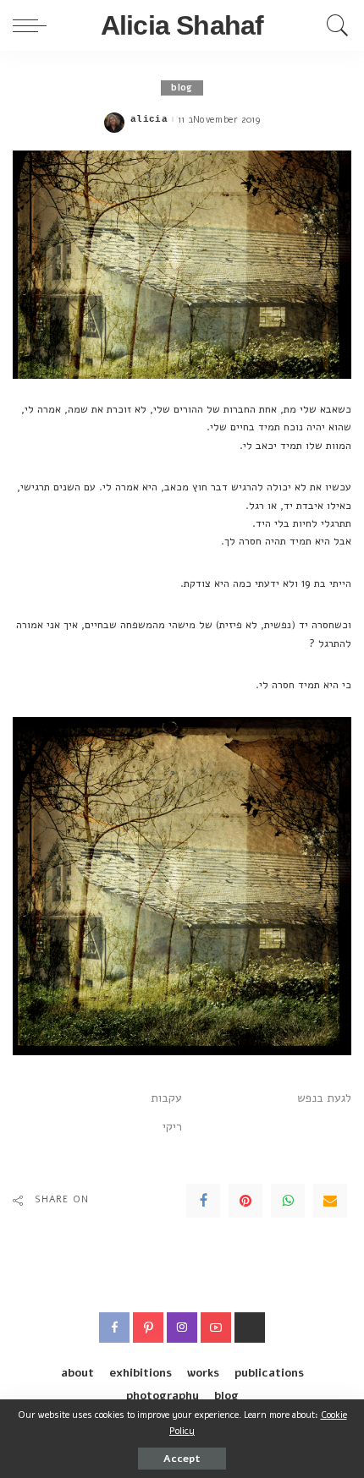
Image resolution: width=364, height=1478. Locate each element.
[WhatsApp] (288, 1201)
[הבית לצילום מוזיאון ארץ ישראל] (249, 1327)
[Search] (333, 25)
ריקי (172, 1127)
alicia (149, 119)
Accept (182, 1458)
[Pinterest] (245, 1201)
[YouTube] (216, 1327)
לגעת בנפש (324, 1098)
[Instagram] (182, 1327)
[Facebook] (203, 1201)
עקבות (166, 1098)
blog (181, 87)
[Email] (330, 1201)
